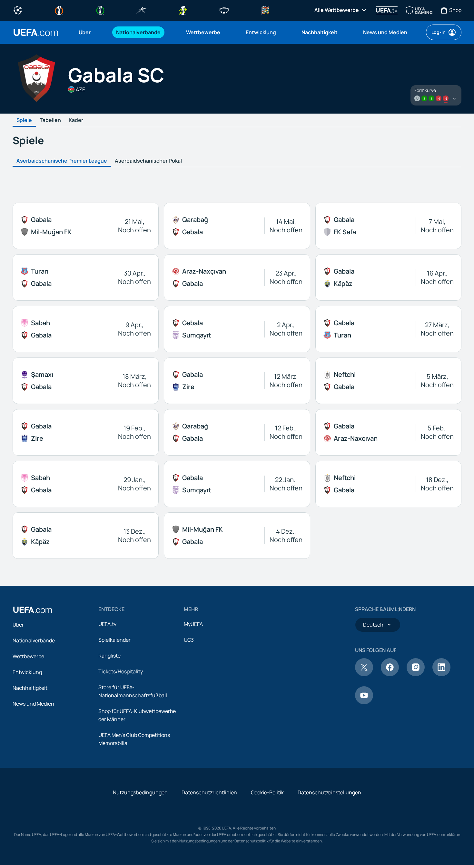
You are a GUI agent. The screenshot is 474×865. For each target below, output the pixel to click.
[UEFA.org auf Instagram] (416, 674)
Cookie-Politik (267, 792)
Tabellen (50, 120)
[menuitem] (89, 32)
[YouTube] (364, 702)
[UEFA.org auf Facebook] (390, 674)
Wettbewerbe (28, 656)
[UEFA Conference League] (100, 9)
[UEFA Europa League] (59, 9)
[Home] (33, 610)
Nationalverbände (34, 640)
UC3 (189, 639)
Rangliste (109, 655)
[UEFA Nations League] (265, 9)
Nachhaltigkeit (30, 687)
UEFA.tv (107, 624)
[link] (84, 32)
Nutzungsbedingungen (140, 792)
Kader (76, 120)
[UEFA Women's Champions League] (224, 9)
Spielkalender (114, 639)
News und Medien (33, 703)
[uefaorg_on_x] (364, 674)
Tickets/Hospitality (120, 671)
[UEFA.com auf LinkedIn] (441, 674)
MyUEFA (193, 624)
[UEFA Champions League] (18, 9)
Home (36, 32)
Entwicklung (27, 672)
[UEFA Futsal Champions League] (141, 9)
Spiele (24, 120)
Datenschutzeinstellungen (329, 792)
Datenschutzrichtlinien (209, 792)
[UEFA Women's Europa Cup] (183, 9)
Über (18, 624)
